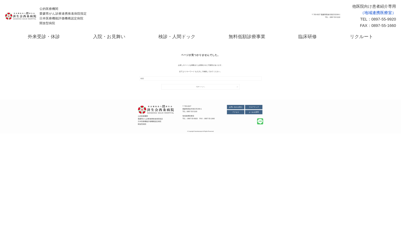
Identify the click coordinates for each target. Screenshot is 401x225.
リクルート (361, 36)
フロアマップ (254, 107)
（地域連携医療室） (378, 12)
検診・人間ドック (176, 36)
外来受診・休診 (44, 36)
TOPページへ (200, 87)
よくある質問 (254, 112)
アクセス (235, 112)
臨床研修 (307, 36)
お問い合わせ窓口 (235, 107)
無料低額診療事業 (247, 36)
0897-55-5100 (192, 111)
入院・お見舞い (109, 36)
